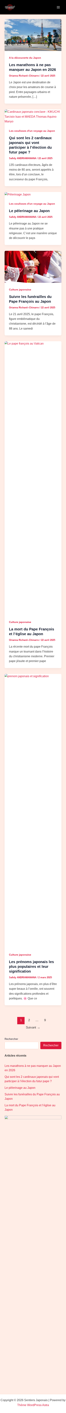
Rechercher (11, 1038)
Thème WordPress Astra (33, 1405)
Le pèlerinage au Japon (29, 211)
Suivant (33, 1027)
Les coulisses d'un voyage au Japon (32, 130)
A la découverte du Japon (25, 57)
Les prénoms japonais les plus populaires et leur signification (31, 966)
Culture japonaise (20, 289)
